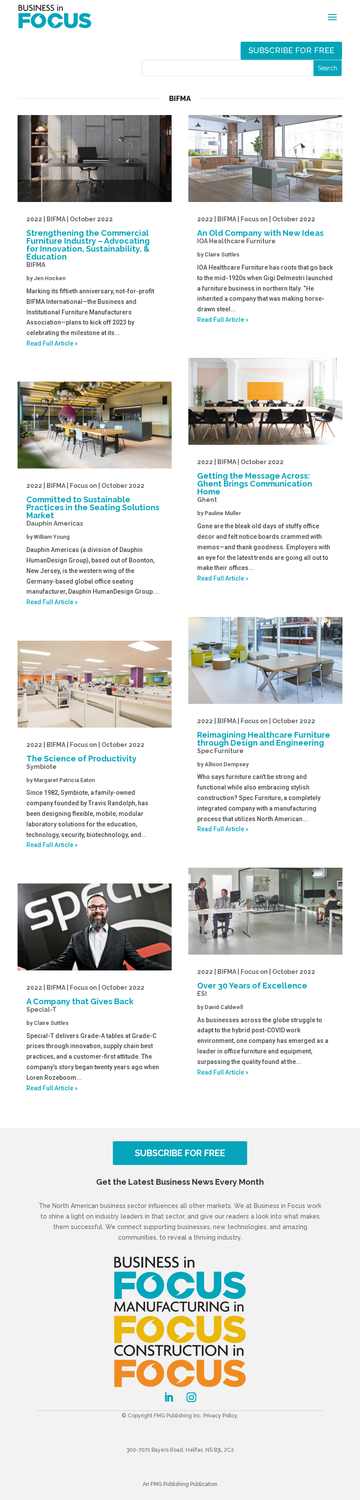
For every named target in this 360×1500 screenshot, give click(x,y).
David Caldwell (224, 1007)
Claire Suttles (51, 1023)
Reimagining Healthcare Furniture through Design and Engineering (263, 736)
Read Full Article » (52, 343)
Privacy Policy (220, 1416)
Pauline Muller (223, 513)
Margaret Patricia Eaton (64, 780)
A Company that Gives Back (85, 998)
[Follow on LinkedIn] (168, 1397)
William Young (52, 537)
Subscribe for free (291, 50)
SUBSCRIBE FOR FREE (180, 1153)
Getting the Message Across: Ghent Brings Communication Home (254, 480)
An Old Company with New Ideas (260, 230)
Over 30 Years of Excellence (256, 982)
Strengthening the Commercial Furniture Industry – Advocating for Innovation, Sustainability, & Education (88, 242)
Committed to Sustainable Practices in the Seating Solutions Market (92, 504)
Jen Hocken (49, 278)
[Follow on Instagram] (191, 1397)
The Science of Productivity (85, 755)
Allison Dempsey (226, 764)
